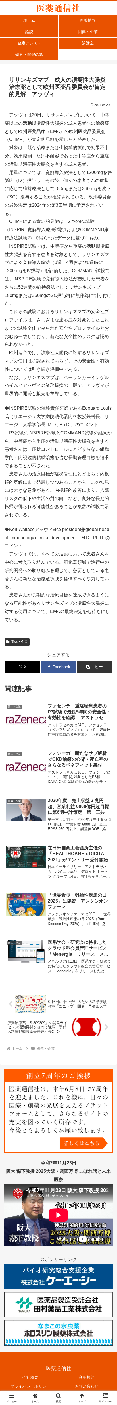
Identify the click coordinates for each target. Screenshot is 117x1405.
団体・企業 (19, 642)
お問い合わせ (87, 1386)
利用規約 (87, 1377)
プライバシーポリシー (30, 1386)
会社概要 (30, 1377)
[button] (94, 667)
